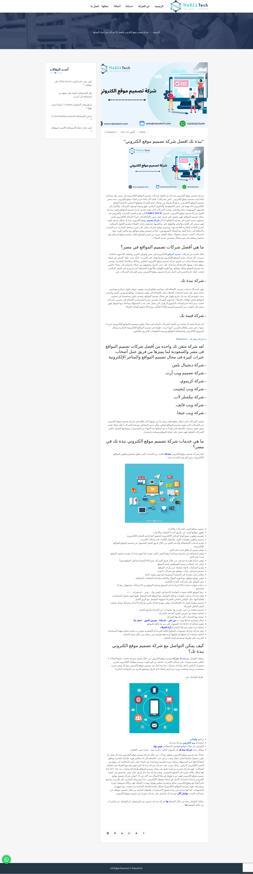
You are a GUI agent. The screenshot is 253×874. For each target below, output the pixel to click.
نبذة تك (183, 658)
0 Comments (111, 132)
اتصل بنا (95, 6)
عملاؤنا (105, 6)
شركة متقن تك (196, 339)
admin (142, 132)
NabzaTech (137, 868)
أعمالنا (117, 6)
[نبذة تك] (189, 6)
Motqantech (181, 339)
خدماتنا (129, 6)
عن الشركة (144, 6)
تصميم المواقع (174, 254)
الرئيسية (159, 6)
